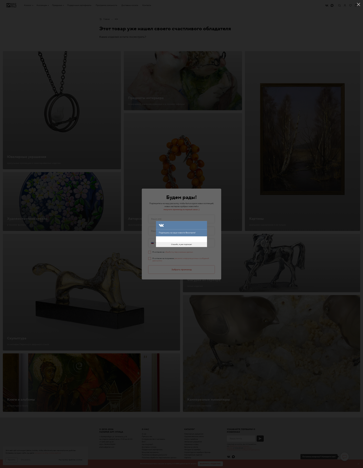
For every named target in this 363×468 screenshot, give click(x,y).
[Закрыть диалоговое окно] (358, 4)
